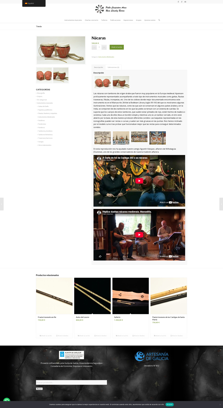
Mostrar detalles (62, 336)
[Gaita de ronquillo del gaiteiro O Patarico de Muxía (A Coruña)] (2, 204)
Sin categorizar (42, 100)
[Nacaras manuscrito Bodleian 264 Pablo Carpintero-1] (139, 138)
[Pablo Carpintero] (111, 10)
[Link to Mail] (185, 1)
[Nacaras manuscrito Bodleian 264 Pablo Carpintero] (157, 138)
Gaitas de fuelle (43, 106)
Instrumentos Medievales (46, 117)
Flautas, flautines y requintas (47, 113)
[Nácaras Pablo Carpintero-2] (102, 82)
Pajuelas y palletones (45, 110)
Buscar (39, 389)
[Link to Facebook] (178, 1)
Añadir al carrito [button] (46, 336)
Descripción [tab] (98, 67)
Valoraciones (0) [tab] (113, 67)
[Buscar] (158, 20)
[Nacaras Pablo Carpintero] (121, 82)
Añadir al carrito (116, 47)
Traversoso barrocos (45, 138)
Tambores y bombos (45, 131)
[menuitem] (73, 20)
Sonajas (40, 142)
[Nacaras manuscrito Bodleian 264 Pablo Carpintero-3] (121, 138)
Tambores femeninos (45, 135)
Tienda (39, 26)
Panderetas (42, 124)
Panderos (41, 128)
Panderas (41, 120)
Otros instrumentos (44, 145)
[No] (220, 404)
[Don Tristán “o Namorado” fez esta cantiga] (221, 204)
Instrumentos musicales (45, 103)
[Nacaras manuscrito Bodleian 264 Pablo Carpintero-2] (102, 138)
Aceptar (170, 404)
